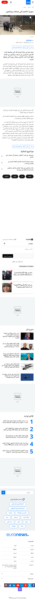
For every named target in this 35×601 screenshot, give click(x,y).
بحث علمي (9, 522)
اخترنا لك (30, 330)
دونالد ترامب (26, 517)
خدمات (32, 574)
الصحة (14, 553)
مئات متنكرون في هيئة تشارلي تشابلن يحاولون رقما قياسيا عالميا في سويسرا (20, 169)
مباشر (4, 2)
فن (22, 176)
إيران (18, 522)
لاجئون (6, 176)
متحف (29, 176)
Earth (14, 549)
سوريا (26, 522)
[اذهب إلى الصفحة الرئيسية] (28, 2)
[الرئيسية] (33, 7)
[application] (17, 25)
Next (32, 553)
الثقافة (14, 557)
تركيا (22, 526)
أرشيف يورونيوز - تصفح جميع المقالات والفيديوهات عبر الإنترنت (9, 566)
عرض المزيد (31, 579)
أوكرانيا (13, 526)
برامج (15, 561)
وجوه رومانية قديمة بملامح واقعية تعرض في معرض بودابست (21, 162)
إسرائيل (16, 517)
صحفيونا (31, 565)
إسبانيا (10, 513)
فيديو (32, 561)
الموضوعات (31, 541)
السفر (32, 557)
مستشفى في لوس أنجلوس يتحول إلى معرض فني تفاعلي (20, 156)
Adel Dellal (28, 40)
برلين (15, 176)
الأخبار (29, 7)
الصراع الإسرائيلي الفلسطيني (17, 508)
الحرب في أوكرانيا (21, 513)
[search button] (3, 492)
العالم (25, 7)
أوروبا (32, 546)
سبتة (7, 517)
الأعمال (32, 549)
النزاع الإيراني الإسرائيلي (17, 504)
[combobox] (17, 492)
